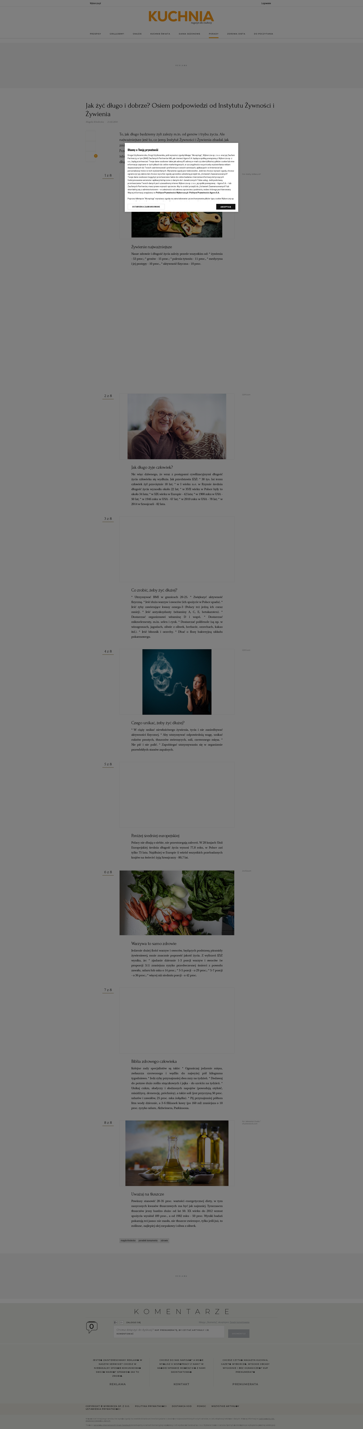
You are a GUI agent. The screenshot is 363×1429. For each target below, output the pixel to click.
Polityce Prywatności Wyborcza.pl (172, 193)
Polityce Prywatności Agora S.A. (204, 193)
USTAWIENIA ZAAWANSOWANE (146, 207)
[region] (181, 177)
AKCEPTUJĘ (225, 207)
